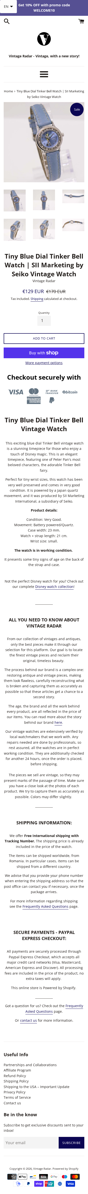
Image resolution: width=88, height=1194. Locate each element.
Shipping (37, 298)
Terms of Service (17, 1097)
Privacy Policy (14, 1092)
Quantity (44, 312)
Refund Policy (15, 1075)
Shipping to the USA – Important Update (36, 1086)
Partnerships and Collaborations (30, 1065)
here (58, 722)
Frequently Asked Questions (45, 906)
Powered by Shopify (65, 1168)
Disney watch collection (54, 586)
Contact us (12, 1103)
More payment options (44, 362)
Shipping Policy (16, 1081)
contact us (28, 1020)
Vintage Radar (42, 1168)
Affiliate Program (17, 1070)
